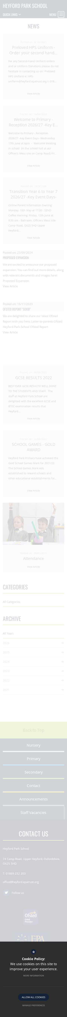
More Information (33, 975)
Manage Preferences (33, 1005)
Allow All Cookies (33, 997)
